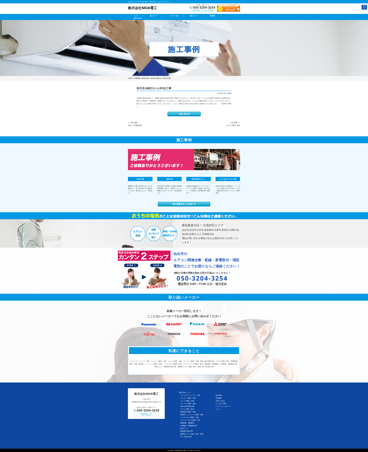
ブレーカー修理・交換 (188, 403)
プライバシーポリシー (223, 406)
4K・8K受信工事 (186, 437)
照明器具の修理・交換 (188, 412)
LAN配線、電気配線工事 (188, 426)
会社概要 (219, 398)
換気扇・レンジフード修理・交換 (191, 415)
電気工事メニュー (185, 392)
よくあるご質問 (221, 403)
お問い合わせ (220, 401)
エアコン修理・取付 (187, 409)
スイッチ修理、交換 (187, 401)
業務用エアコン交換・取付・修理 (191, 434)
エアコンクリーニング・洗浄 (190, 395)
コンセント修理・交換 (188, 398)
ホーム (218, 409)
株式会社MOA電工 (181, 450)
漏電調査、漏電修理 (187, 423)
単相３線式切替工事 (187, 406)
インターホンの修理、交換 (189, 417)
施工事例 (219, 395)
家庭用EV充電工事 (186, 431)
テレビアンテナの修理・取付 (190, 420)
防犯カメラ (184, 428)
